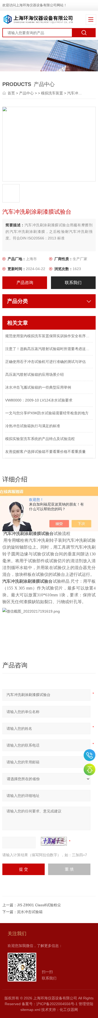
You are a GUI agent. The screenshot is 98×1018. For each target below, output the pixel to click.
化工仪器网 (69, 1010)
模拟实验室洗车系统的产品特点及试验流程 (40, 439)
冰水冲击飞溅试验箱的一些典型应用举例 (38, 387)
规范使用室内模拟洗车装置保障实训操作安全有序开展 (49, 336)
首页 (12, 93)
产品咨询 (24, 282)
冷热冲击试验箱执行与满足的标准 (32, 426)
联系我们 (73, 282)
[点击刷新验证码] (54, 841)
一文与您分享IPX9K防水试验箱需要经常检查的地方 (47, 413)
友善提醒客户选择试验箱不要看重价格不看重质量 (45, 451)
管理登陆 (86, 1004)
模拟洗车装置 (52, 93)
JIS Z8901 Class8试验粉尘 (39, 905)
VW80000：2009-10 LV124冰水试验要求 (38, 400)
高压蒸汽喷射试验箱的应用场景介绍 (34, 374)
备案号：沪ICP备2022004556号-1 (50, 1004)
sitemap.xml (30, 1010)
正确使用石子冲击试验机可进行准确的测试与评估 (45, 362)
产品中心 (26, 93)
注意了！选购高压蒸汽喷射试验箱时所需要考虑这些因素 (49, 349)
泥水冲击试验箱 (30, 912)
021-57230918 (89, 755)
